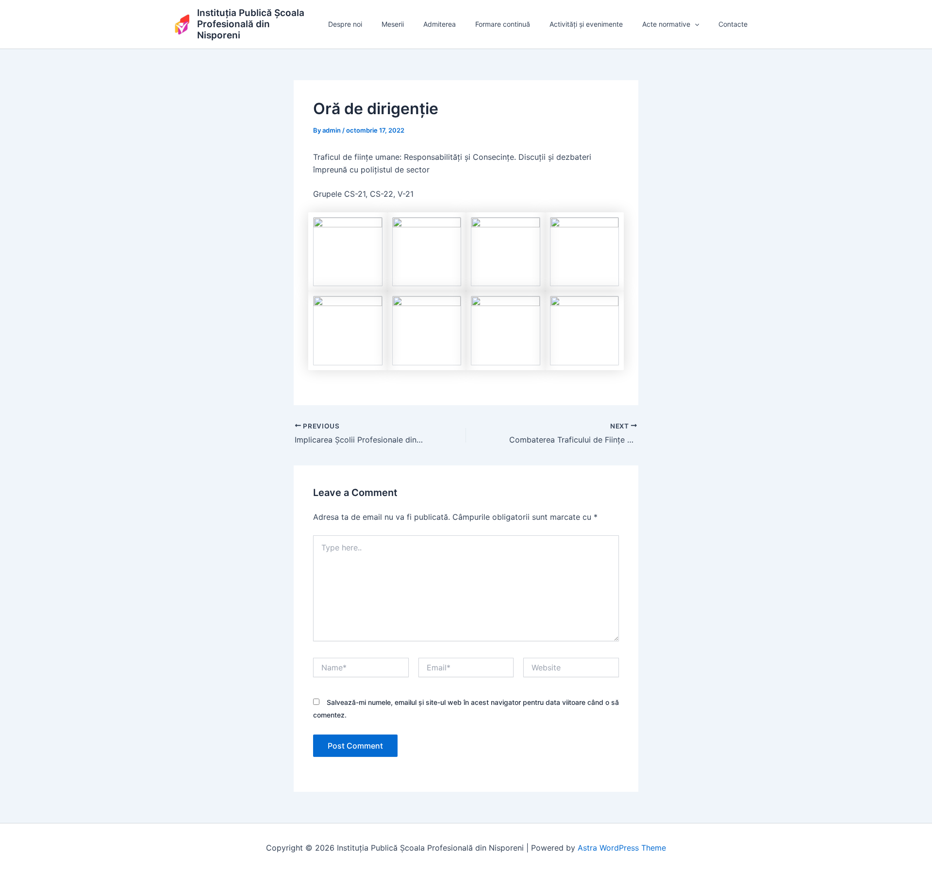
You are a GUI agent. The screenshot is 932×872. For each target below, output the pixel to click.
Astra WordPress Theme (622, 848)
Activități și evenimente (586, 24)
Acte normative (666, 24)
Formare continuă (502, 24)
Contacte (733, 24)
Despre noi (345, 24)
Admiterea (439, 24)
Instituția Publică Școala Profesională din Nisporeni (250, 24)
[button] (694, 24)
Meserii (393, 24)
